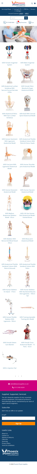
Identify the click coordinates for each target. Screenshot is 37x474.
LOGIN (21, 13)
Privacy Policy (6, 443)
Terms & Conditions (8, 445)
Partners (33, 9)
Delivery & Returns (8, 437)
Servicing (5, 441)
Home (4, 28)
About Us (5, 433)
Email (4, 415)
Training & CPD (17, 9)
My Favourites (22, 22)
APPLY (27, 13)
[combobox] (17, 18)
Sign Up (18, 424)
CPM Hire (26, 9)
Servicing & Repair (6, 9)
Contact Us (5, 435)
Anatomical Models (16, 28)
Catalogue (18, 11)
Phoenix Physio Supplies (20, 464)
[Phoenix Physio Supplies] (18, 3)
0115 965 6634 (10, 22)
